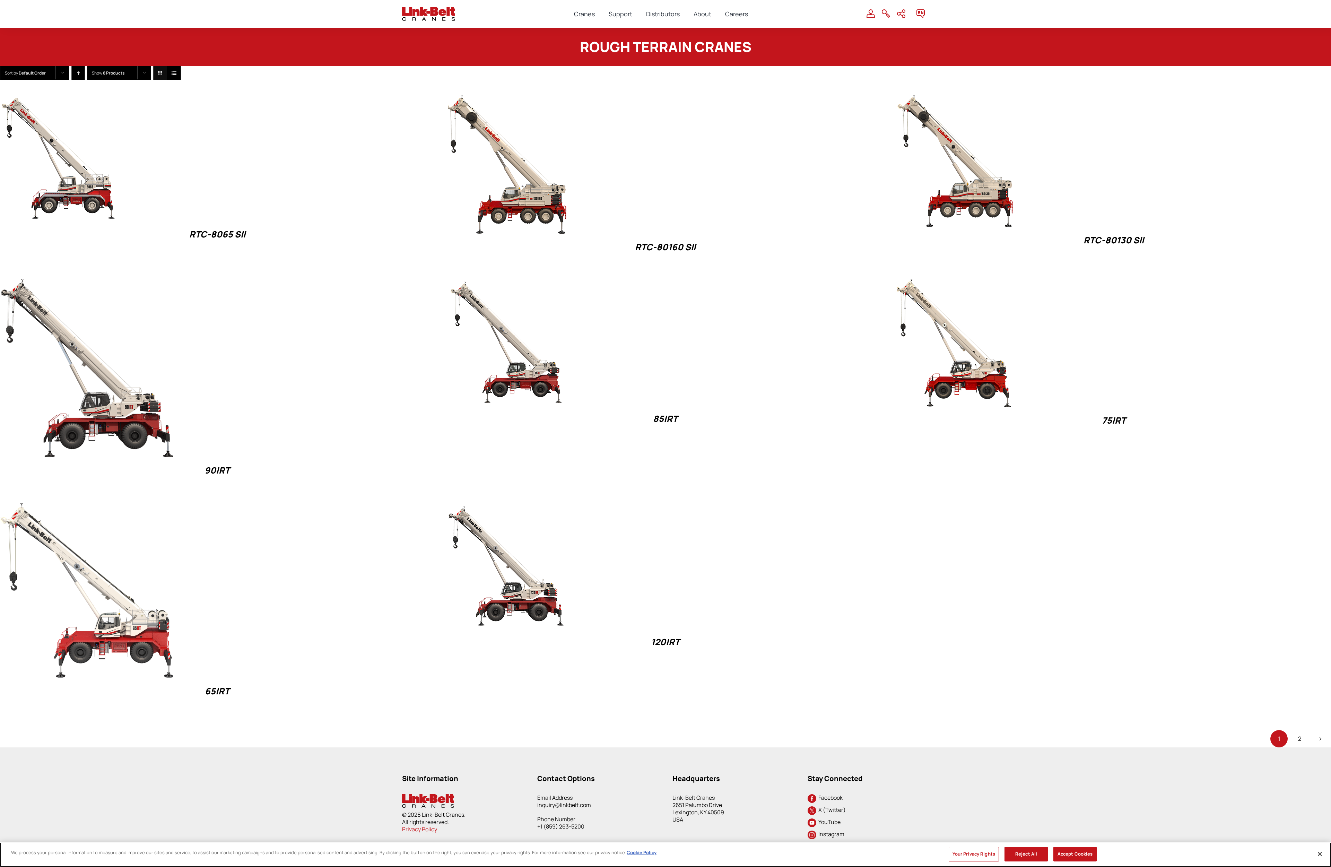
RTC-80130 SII (1114, 240)
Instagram (830, 834)
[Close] (1320, 853)
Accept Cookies (1075, 854)
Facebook (829, 797)
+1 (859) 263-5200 (560, 826)
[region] (665, 854)
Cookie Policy (641, 852)
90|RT (217, 470)
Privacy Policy (419, 829)
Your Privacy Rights (973, 854)
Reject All (1026, 854)
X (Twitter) (831, 810)
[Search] (886, 13)
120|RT (665, 642)
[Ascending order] (78, 73)
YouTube (828, 822)
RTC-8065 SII (217, 234)
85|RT (665, 419)
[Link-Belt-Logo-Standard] (428, 10)
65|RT (217, 691)
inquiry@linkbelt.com (564, 805)
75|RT (1114, 420)
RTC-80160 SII (665, 247)
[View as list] (174, 73)
